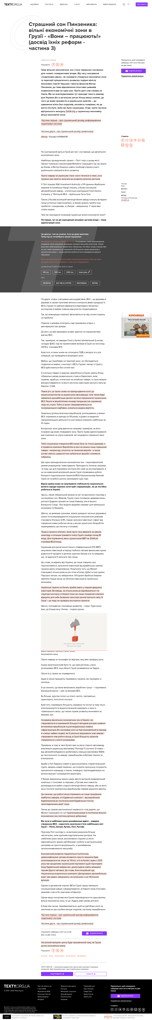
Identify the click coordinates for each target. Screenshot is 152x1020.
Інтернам (64, 999)
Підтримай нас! (89, 986)
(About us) (47, 986)
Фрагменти (42, 991)
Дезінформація (66, 994)
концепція (71, 956)
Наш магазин (89, 989)
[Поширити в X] (57, 64)
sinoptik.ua (125, 200)
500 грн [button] (57, 272)
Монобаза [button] (82, 283)
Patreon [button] (47, 283)
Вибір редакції (43, 997)
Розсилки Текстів (44, 994)
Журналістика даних (68, 986)
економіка (60, 956)
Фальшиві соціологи (68, 991)
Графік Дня (88, 991)
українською (22, 1010)
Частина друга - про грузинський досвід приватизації (67, 131)
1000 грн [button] (69, 272)
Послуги (64, 989)
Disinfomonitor (66, 997)
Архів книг (88, 997)
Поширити (45, 65)
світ (51, 956)
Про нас (41, 986)
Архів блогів (88, 994)
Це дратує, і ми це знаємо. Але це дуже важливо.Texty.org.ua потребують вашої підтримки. (65, 235)
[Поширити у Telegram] (61, 64)
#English (41, 999)
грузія (44, 956)
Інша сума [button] (83, 272)
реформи (82, 956)
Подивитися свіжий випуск (132, 76)
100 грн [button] (46, 272)
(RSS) (44, 989)
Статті (40, 989)
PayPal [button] (95, 283)
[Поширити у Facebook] (53, 64)
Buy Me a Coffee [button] (63, 283)
